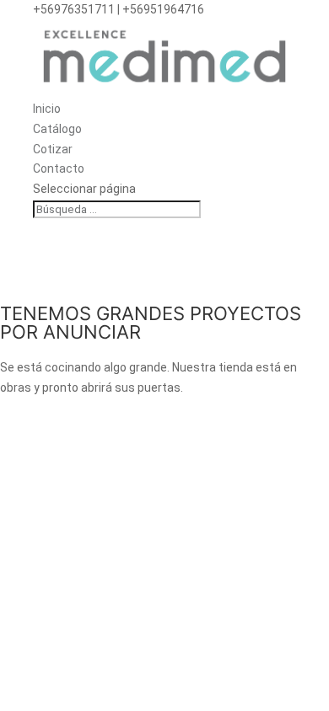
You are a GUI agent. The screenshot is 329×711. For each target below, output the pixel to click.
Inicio (47, 108)
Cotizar (53, 149)
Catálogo (57, 129)
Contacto (58, 168)
